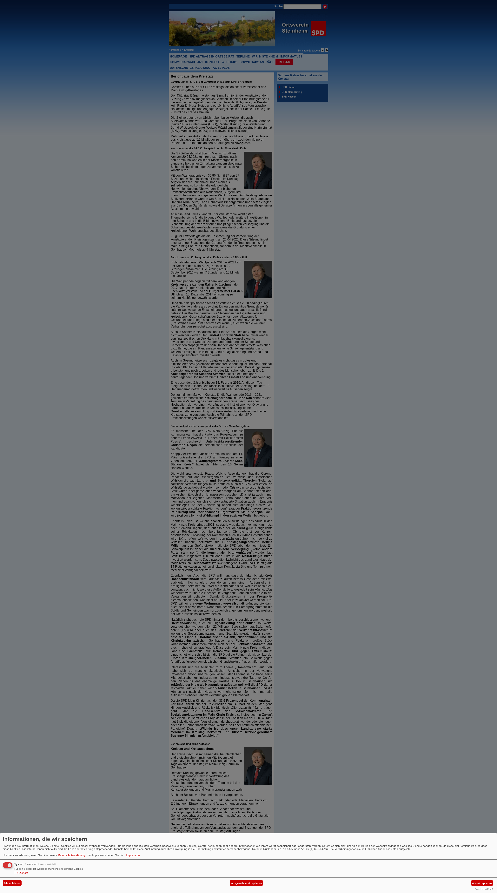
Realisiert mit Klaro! (484, 889)
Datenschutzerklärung (71, 855)
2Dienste (21, 872)
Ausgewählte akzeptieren (246, 883)
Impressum (133, 855)
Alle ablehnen (12, 883)
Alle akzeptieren (482, 883)
